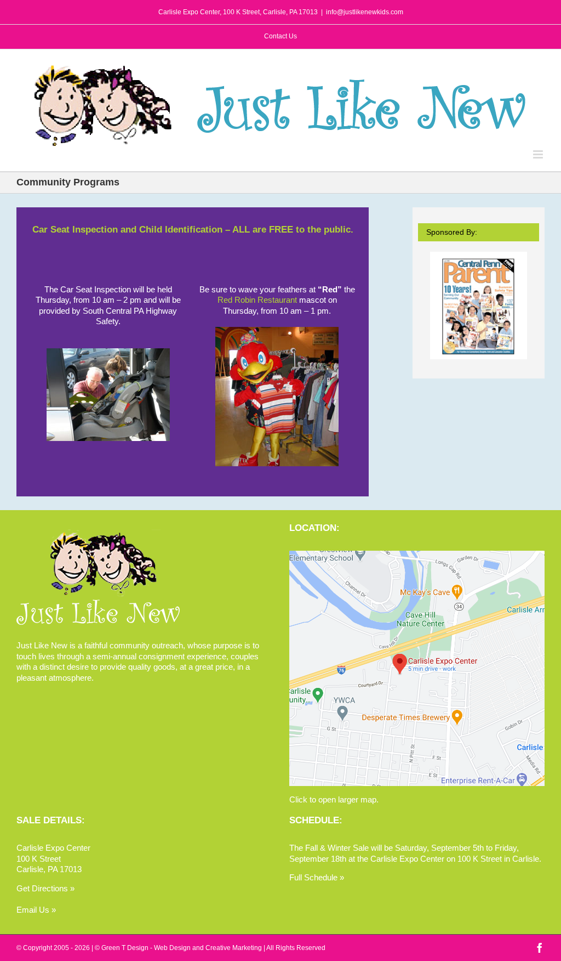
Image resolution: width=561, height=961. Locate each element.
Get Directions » (45, 888)
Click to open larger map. (334, 799)
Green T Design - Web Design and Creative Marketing (181, 948)
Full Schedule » (316, 877)
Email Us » (36, 909)
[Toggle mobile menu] (539, 154)
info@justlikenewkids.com (364, 12)
